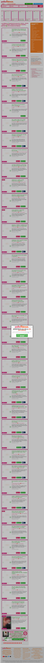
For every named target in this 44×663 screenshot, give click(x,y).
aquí (28, 332)
